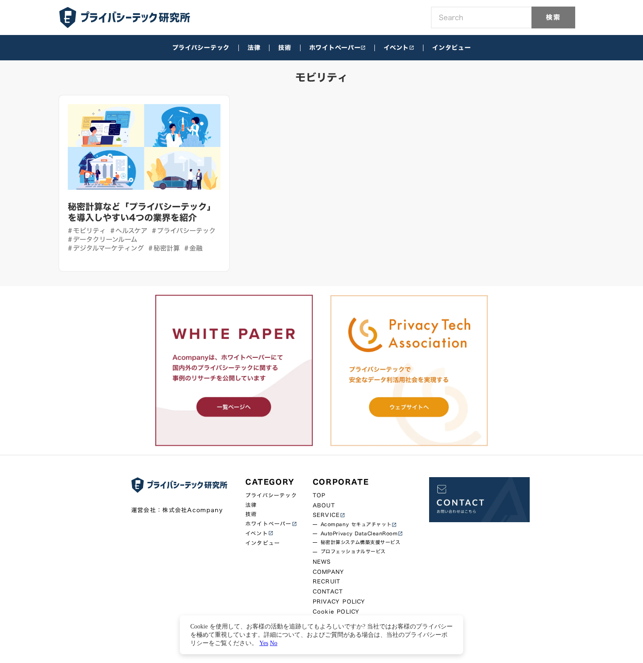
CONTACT (328, 591)
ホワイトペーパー (335, 47)
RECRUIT (326, 581)
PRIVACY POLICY (339, 601)
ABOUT (324, 505)
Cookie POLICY (336, 611)
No (273, 642)
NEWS (322, 561)
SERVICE (326, 515)
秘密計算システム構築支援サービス (361, 542)
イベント (396, 47)
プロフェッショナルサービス (353, 551)
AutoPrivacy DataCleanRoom (359, 533)
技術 (284, 47)
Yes (263, 642)
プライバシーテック (201, 47)
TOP (319, 495)
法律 (254, 47)
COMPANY (328, 572)
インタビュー (451, 47)
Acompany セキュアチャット (356, 524)
